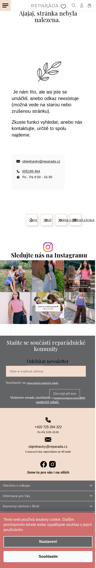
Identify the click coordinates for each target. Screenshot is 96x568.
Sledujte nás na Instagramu (49, 255)
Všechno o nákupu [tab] (16, 485)
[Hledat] (73, 5)
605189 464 (31, 171)
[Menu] (5, 5)
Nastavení (48, 542)
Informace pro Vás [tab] (16, 496)
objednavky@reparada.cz (41, 161)
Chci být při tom (64, 393)
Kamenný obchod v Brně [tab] (21, 506)
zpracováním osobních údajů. (43, 383)
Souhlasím (48, 556)
